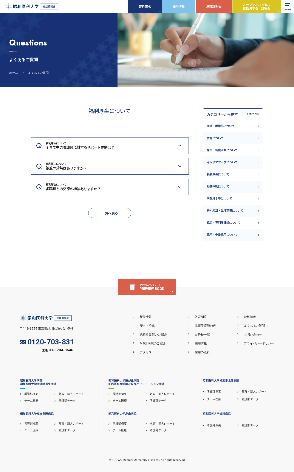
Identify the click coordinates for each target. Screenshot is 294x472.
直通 (57, 350)
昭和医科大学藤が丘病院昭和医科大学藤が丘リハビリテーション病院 (136, 382)
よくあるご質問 (254, 325)
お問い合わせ (253, 334)
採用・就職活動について (222, 150)
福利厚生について (218, 174)
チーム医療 (31, 400)
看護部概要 (31, 393)
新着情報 (146, 317)
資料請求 (145, 6)
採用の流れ (202, 352)
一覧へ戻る (110, 213)
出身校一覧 (202, 334)
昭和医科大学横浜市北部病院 (221, 380)
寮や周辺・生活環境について (225, 210)
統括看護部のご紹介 (153, 334)
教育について (215, 138)
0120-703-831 (51, 342)
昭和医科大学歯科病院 (217, 413)
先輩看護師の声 (205, 325)
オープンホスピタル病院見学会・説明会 (256, 6)
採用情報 (179, 6)
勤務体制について (218, 186)
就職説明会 (213, 6)
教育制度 (201, 317)
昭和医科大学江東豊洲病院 (37, 413)
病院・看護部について (221, 126)
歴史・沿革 (147, 325)
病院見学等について (219, 198)
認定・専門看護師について (223, 222)
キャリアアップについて (222, 162)
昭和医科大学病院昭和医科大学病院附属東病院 (38, 382)
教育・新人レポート (71, 393)
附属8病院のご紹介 (153, 343)
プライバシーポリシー (259, 343)
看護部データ (67, 400)
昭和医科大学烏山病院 (122, 413)
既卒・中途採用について (222, 234)
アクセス (146, 352)
